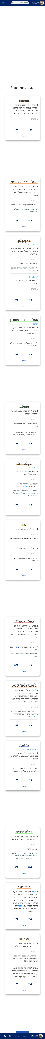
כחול (15, 647)
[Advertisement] (26, 158)
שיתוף (24, 136)
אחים (28, 486)
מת (37, 541)
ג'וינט (34, 690)
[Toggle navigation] (3, 2)
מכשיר (33, 891)
